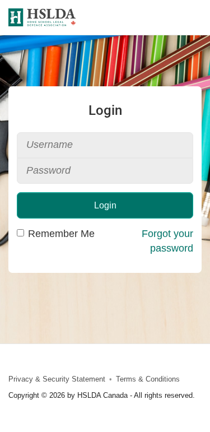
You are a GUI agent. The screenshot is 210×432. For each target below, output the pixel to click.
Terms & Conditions (148, 379)
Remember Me (61, 233)
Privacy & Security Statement (56, 379)
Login (105, 205)
